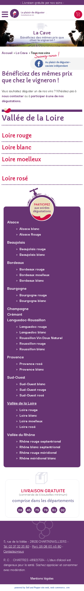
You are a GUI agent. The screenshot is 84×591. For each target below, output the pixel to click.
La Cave (22, 52)
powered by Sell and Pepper (28, 588)
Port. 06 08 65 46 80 (46, 546)
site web (45, 588)
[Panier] (78, 14)
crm (68, 588)
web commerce (57, 588)
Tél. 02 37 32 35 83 (16, 546)
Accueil (7, 52)
